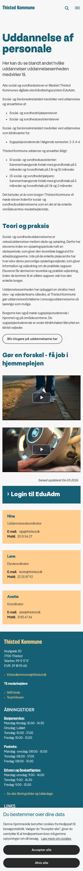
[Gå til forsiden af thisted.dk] (17, 8)
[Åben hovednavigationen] (79, 8)
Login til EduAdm (35, 494)
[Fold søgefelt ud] (67, 8)
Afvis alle (41, 863)
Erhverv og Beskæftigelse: (22, 770)
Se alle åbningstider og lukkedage (30, 794)
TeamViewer (15, 697)
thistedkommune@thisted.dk (26, 675)
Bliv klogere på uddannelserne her (32, 339)
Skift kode (13, 692)
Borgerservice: (14, 718)
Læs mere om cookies (56, 839)
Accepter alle (41, 850)
